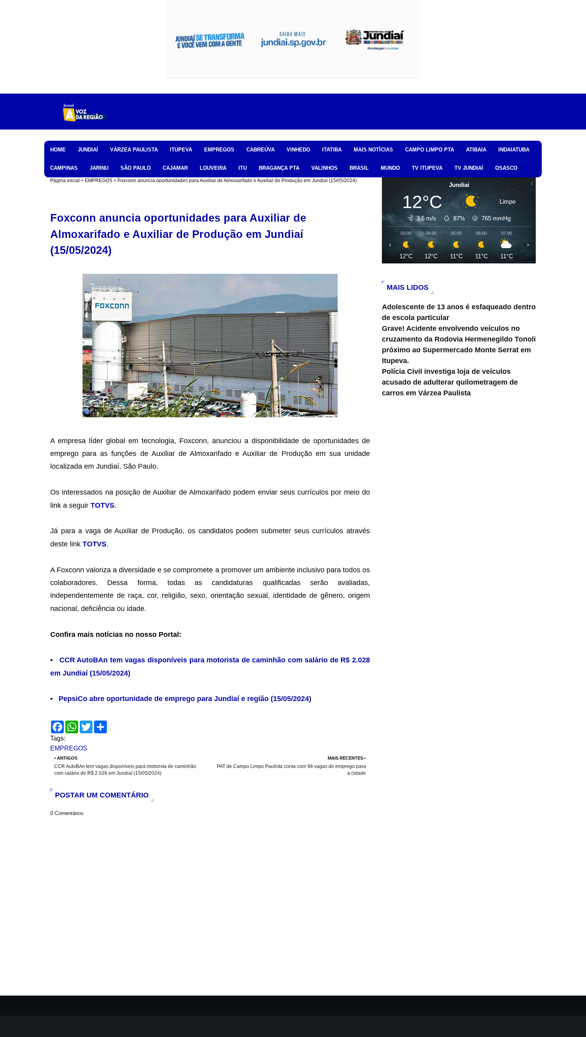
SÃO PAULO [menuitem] (135, 168)
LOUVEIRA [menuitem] (213, 168)
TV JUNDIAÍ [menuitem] (468, 168)
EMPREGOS (98, 180)
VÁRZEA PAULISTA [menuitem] (134, 150)
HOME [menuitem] (58, 150)
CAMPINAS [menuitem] (64, 168)
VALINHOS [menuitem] (324, 168)
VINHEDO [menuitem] (298, 150)
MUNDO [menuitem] (390, 168)
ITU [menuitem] (242, 168)
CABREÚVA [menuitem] (260, 150)
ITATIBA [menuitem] (332, 150)
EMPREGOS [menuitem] (219, 150)
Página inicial (65, 180)
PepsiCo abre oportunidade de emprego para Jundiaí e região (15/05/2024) (185, 699)
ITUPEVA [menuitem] (181, 150)
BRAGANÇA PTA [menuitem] (279, 168)
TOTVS (102, 505)
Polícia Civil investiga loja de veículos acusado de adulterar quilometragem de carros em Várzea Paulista (450, 382)
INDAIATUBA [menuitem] (513, 150)
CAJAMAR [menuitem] (175, 168)
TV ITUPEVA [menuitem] (427, 168)
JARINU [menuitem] (99, 168)
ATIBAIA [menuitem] (476, 150)
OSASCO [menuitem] (506, 168)
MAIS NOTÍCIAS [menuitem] (373, 150)
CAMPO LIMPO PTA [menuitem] (429, 150)
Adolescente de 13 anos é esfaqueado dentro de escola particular (459, 312)
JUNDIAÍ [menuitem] (88, 150)
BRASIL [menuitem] (359, 168)
